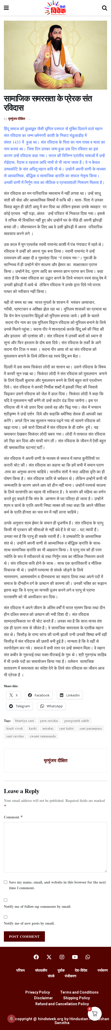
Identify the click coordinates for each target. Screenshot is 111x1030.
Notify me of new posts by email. (29, 923)
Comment (13, 817)
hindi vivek (14, 728)
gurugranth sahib (76, 720)
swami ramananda (43, 736)
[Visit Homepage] (55, 8)
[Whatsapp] (88, 957)
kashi (33, 728)
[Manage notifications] (11, 1018)
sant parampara (91, 728)
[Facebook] (36, 957)
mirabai (48, 728)
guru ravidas (49, 720)
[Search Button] (104, 8)
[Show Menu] (6, 8)
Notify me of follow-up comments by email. (37, 906)
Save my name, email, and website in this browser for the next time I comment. (57, 884)
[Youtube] (75, 957)
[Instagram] (62, 957)
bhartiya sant (24, 720)
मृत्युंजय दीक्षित (16, 118)
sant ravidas (15, 736)
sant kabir (66, 728)
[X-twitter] (49, 957)
